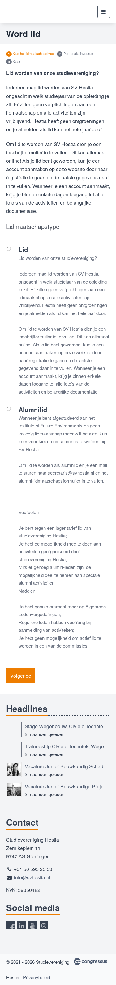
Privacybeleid (36, 977)
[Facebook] (10, 925)
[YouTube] (32, 925)
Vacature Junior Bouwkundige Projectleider (67, 786)
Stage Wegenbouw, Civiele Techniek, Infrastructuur (67, 726)
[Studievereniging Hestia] (29, 12)
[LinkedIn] (21, 925)
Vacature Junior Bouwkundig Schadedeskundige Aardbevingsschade (67, 766)
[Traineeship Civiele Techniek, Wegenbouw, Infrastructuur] (14, 749)
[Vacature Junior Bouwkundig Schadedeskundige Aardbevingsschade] (14, 769)
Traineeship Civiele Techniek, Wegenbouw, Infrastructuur (67, 746)
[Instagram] (44, 925)
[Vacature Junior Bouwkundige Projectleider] (14, 789)
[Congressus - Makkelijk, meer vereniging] (90, 961)
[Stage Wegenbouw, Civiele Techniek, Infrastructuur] (14, 729)
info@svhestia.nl (32, 877)
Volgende (20, 675)
